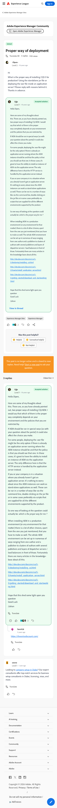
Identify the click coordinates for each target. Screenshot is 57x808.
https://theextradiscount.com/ (24, 636)
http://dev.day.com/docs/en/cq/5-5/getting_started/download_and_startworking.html (28, 277)
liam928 (20, 629)
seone (14, 662)
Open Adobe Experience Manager (27, 31)
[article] (28, 505)
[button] (15, 56)
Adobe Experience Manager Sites (15, 12)
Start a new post (32, 364)
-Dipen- (15, 62)
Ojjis (16, 101)
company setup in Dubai (27, 669)
